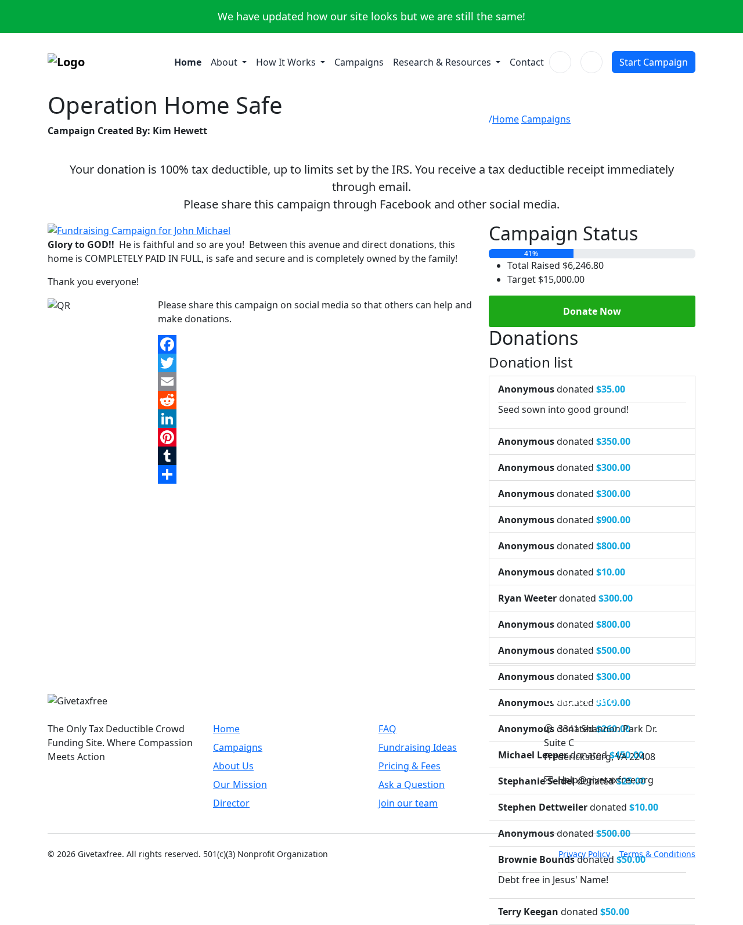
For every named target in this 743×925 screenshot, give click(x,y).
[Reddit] (316, 400)
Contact (527, 62)
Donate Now (592, 311)
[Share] (316, 474)
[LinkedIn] (316, 418)
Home (187, 62)
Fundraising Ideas (417, 747)
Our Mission (240, 784)
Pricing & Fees (409, 766)
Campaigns (359, 62)
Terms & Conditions (657, 853)
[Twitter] (316, 363)
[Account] (591, 62)
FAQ (387, 728)
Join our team (408, 803)
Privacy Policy (584, 853)
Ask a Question (411, 784)
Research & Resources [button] (443, 62)
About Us (233, 766)
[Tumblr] (316, 456)
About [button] (225, 62)
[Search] (560, 62)
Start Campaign (653, 62)
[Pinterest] (316, 437)
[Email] (316, 381)
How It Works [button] (287, 62)
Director (231, 803)
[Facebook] (316, 344)
